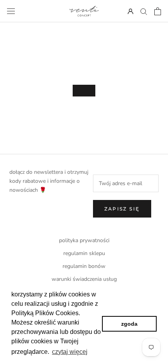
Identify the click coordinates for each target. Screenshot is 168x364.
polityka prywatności (84, 240)
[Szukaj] (143, 11)
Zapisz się (122, 209)
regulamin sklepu (84, 253)
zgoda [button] (129, 324)
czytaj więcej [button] (70, 351)
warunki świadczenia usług (84, 279)
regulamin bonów (84, 266)
